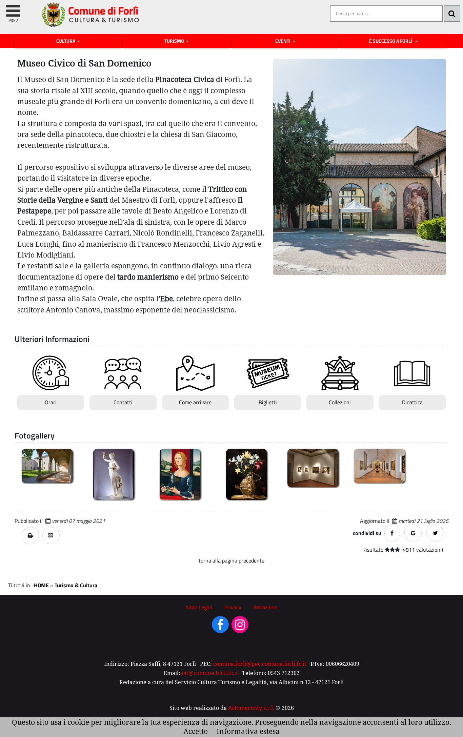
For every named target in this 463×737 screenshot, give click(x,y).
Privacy (232, 607)
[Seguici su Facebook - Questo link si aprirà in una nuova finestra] (220, 627)
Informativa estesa (248, 731)
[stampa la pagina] (30, 535)
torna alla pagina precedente (231, 560)
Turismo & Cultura (76, 585)
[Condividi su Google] (413, 533)
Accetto (195, 731)
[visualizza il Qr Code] (51, 535)
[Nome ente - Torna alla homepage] (90, 20)
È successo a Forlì (391, 41)
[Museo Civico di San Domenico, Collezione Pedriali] (312, 467)
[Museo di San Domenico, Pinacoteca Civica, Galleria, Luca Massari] (379, 465)
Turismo (174, 41)
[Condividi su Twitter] (435, 533)
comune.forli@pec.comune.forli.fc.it (259, 664)
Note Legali (199, 607)
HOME (41, 585)
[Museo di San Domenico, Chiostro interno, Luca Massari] (47, 465)
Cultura (66, 41)
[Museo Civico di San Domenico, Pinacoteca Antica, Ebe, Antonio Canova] (113, 474)
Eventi (283, 41)
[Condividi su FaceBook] (392, 533)
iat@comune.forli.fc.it (210, 673)
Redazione (265, 607)
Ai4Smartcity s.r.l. (251, 708)
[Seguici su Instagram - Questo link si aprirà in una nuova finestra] (240, 627)
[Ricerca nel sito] (452, 13)
